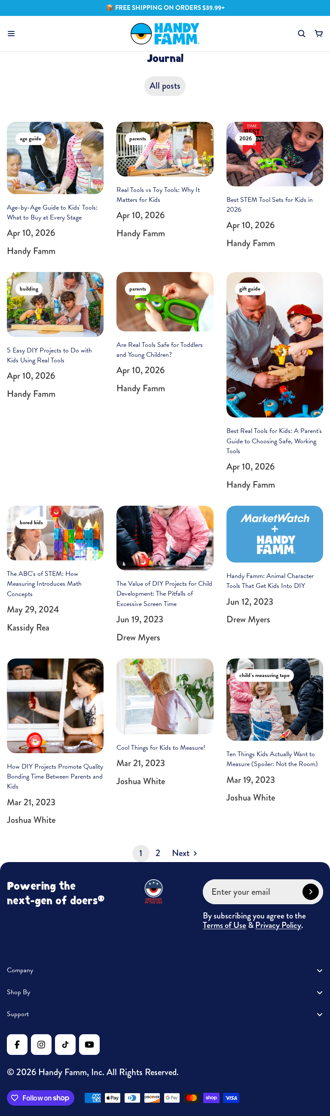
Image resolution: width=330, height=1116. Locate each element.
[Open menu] (11, 33)
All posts (165, 85)
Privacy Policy (278, 925)
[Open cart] (318, 33)
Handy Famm (62, 1072)
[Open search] (301, 33)
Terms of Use (224, 925)
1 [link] (140, 853)
